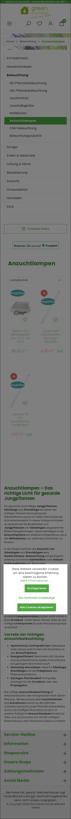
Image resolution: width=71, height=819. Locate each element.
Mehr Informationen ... (36, 581)
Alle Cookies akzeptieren (36, 607)
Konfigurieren (36, 588)
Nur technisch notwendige (37, 598)
